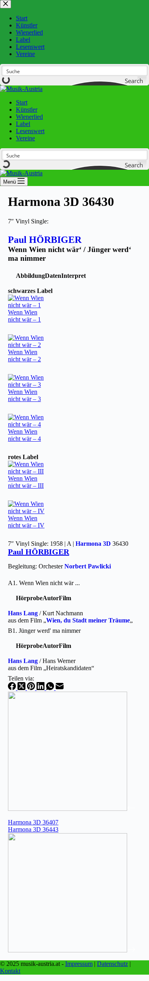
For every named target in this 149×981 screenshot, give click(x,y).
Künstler (26, 109)
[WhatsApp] (51, 687)
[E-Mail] (60, 687)
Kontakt (10, 970)
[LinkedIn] (41, 687)
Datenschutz (112, 963)
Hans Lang (23, 613)
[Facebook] (12, 687)
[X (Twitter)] (22, 687)
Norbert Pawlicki (87, 566)
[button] (30, 275)
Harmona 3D (93, 543)
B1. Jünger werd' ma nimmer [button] (44, 630)
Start (21, 102)
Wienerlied (29, 116)
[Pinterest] (32, 687)
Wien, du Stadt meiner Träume (88, 620)
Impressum (79, 963)
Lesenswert (30, 131)
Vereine (25, 138)
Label (23, 123)
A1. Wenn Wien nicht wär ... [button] (44, 583)
